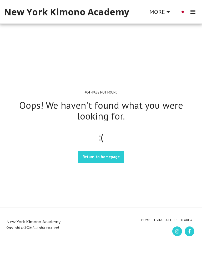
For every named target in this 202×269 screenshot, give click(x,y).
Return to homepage (101, 156)
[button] (193, 12)
